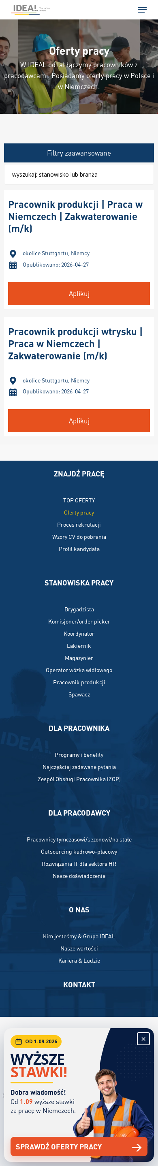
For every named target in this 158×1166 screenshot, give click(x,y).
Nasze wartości (79, 948)
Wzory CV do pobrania (79, 536)
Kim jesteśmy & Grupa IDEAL (79, 936)
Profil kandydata (79, 548)
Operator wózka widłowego (79, 669)
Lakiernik (79, 645)
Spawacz (79, 694)
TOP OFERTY (79, 500)
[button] (142, 10)
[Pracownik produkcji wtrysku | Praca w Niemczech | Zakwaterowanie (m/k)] (79, 376)
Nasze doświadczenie (79, 875)
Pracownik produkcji (79, 682)
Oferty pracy (79, 512)
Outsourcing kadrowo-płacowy (79, 851)
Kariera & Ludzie (79, 960)
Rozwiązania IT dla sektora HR (79, 863)
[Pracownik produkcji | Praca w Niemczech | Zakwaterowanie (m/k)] (79, 249)
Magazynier (79, 657)
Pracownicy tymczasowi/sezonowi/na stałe (79, 839)
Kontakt (79, 984)
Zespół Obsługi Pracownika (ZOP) (79, 778)
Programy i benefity (79, 754)
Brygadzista (79, 609)
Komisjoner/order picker (79, 621)
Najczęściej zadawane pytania (79, 766)
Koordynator (79, 633)
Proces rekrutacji (79, 524)
